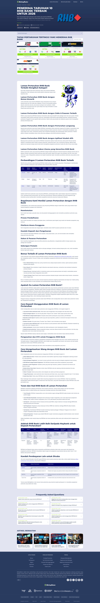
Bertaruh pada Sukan (65, 1)
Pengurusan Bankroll (47, 564)
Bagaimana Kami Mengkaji (66, 560)
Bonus (31, 558)
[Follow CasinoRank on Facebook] (68, 580)
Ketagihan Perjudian (25, 601)
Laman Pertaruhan (54, 1)
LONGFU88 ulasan (27, 56)
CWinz (23, 185)
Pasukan (31, 566)
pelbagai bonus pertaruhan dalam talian (63, 256)
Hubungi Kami (66, 564)
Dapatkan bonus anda (28, 54)
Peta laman (66, 566)
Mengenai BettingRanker (66, 558)
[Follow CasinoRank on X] (73, 580)
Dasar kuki (34, 601)
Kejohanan (31, 564)
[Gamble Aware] (64, 591)
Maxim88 (23, 172)
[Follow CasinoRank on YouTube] (76, 580)
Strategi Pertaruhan (47, 558)
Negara (31, 562)
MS (18, 579)
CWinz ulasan (72, 56)
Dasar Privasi (43, 601)
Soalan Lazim (48, 566)
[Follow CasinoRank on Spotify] (79, 580)
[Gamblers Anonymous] (30, 591)
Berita (81, 1)
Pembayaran (31, 560)
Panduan (75, 1)
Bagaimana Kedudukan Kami (66, 562)
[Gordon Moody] (48, 591)
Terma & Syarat (76, 601)
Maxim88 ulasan (50, 56)
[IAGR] (24, 591)
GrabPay (23, 467)
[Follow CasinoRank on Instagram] (71, 580)
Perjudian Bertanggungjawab (47, 562)
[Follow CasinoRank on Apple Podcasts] (82, 580)
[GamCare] (38, 591)
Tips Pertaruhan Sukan (48, 560)
